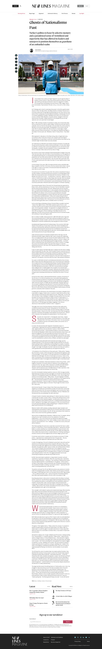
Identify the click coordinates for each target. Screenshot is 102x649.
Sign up (80, 6)
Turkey (35, 19)
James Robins (38, 49)
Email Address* (32, 618)
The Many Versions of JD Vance (63, 590)
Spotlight (81, 13)
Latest (15, 6)
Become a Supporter (55, 642)
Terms (88, 641)
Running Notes (21, 13)
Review (73, 13)
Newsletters (46, 642)
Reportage (32, 13)
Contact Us (46, 639)
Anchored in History (52, 13)
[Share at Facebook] (16, 55)
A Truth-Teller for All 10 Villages (64, 596)
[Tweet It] (16, 62)
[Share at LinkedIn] (16, 58)
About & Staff (46, 637)
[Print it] (16, 71)
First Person (65, 13)
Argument (41, 13)
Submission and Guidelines (57, 637)
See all (48, 586)
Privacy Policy (78, 641)
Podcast (53, 639)
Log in (86, 6)
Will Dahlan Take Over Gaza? (36, 598)
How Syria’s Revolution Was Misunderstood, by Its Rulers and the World (63, 603)
